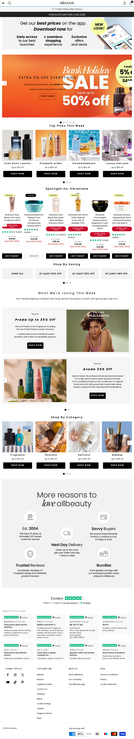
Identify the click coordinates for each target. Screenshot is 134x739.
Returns (40, 679)
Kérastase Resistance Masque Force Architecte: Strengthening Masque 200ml (34, 220)
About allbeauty (76, 674)
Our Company (75, 679)
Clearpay (41, 694)
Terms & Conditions (109, 674)
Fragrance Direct (44, 713)
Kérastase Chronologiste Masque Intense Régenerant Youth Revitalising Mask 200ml (100, 221)
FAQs (39, 718)
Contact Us (42, 689)
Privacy (103, 679)
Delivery (40, 674)
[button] (9, 3)
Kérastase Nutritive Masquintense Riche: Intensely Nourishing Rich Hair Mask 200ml (122, 218)
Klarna (39, 698)
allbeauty (13, 728)
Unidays (40, 708)
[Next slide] (129, 83)
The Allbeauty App (77, 684)
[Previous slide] (4, 83)
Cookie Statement (108, 684)
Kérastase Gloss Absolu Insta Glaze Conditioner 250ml (12, 217)
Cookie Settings (44, 703)
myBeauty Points (44, 684)
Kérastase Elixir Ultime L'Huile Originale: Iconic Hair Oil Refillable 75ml (78, 218)
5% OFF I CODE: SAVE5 (12, 226)
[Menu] (3, 3)
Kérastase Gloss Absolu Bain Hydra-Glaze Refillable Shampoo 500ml (56, 218)
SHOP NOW (97, 395)
